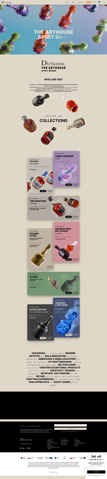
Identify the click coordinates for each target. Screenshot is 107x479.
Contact (76, 445)
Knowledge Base (64, 440)
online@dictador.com (26, 443)
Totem (48, 444)
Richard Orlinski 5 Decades (53, 447)
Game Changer (50, 441)
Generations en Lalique (52, 443)
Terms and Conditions (79, 443)
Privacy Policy (64, 444)
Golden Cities (50, 445)
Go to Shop (77, 440)
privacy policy (72, 431)
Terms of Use (64, 443)
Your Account (77, 441)
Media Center (64, 441)
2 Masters (49, 440)
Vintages (49, 448)
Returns (76, 444)
